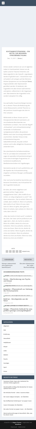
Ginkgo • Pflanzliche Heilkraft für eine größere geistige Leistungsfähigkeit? (18, 310)
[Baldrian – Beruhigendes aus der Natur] (18, 296)
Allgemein (6, 326)
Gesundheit (7, 338)
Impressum (14, 427)
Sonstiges (6, 363)
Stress (20, 58)
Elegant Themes (17, 422)
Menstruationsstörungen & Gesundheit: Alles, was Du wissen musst (18, 413)
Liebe (5, 351)
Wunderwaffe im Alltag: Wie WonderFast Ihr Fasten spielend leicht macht (18, 387)
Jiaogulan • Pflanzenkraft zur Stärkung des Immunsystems (18, 290)
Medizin (6, 355)
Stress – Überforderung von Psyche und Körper (17, 280)
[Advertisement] (18, 25)
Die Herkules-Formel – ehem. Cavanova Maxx (16, 392)
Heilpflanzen (7, 342)
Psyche (6, 359)
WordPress (18, 424)
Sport (5, 367)
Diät (5, 330)
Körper (5, 346)
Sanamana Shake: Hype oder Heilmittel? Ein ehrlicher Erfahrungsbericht (16, 382)
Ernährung (7, 334)
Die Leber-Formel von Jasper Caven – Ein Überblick (18, 409)
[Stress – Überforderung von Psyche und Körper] (18, 276)
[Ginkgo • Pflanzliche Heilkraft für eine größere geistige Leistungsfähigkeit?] (18, 306)
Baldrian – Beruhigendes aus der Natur (16, 300)
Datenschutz (21, 427)
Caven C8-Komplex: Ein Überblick (13, 405)
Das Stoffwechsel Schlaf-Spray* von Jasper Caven (18, 401)
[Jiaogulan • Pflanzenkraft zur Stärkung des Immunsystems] (18, 286)
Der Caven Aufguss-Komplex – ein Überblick (16, 397)
